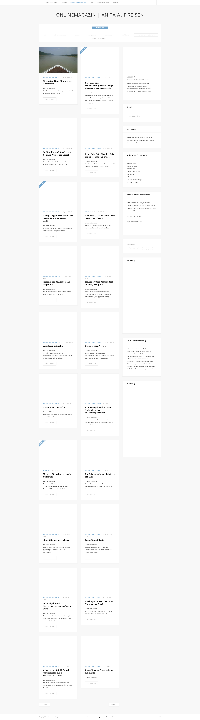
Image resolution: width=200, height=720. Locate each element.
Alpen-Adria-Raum (51, 2)
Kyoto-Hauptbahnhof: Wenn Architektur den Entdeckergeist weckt (98, 410)
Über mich (115, 2)
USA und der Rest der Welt (78, 2)
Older (46, 705)
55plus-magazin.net (133, 171)
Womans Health (132, 166)
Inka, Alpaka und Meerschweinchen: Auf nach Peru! (57, 606)
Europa (64, 2)
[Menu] (41, 2)
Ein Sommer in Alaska (54, 407)
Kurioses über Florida (95, 346)
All (45, 35)
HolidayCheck (131, 163)
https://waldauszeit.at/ (134, 222)
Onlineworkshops (103, 2)
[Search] (159, 2)
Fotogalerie (92, 35)
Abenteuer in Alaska (53, 346)
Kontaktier (91, 717)
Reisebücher (125, 35)
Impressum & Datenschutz (105, 717)
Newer (113, 705)
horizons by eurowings (134, 180)
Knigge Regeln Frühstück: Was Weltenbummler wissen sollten (58, 218)
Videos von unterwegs (99, 38)
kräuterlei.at (131, 169)
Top (159, 716)
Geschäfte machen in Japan (56, 540)
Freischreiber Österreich (135, 143)
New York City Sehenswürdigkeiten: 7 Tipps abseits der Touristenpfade (99, 86)
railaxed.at (130, 177)
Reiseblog (88, 212)
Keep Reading (50, 99)
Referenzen (108, 35)
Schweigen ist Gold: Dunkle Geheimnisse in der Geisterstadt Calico (56, 673)
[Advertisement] (142, 298)
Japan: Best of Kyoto (94, 540)
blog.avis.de (130, 174)
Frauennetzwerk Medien (147, 140)
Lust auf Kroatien (132, 182)
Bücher (92, 2)
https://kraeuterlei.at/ (134, 216)
